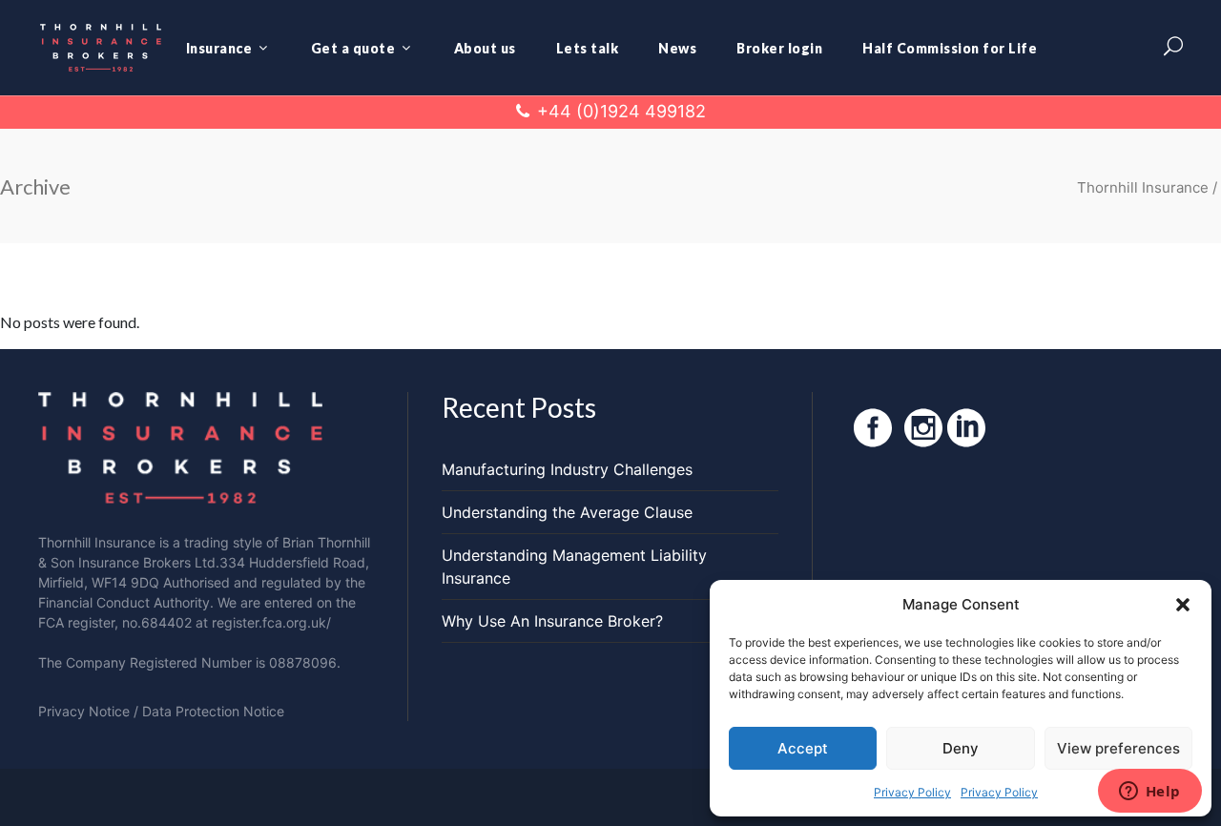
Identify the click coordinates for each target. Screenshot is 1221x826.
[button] (1182, 604)
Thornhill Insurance (1143, 187)
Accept (802, 748)
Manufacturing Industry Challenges (567, 469)
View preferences (1118, 748)
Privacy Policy (912, 792)
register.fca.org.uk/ (271, 622)
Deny (960, 748)
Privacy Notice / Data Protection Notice (161, 711)
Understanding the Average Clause (567, 512)
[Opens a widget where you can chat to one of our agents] (1149, 792)
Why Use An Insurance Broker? (552, 620)
